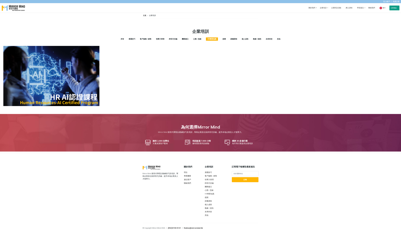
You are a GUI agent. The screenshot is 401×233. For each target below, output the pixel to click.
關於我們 (312, 8)
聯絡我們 (371, 8)
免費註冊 (396, 2)
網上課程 (349, 8)
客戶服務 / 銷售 (211, 176)
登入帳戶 (386, 2)
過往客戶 (187, 180)
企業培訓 (323, 8)
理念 (185, 172)
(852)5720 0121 (174, 228)
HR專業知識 (209, 194)
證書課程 (208, 201)
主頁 (144, 15)
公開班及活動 (336, 8)
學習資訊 (360, 8)
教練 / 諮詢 (209, 208)
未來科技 (208, 212)
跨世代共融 (209, 183)
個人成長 (208, 205)
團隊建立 (208, 187)
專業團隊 (187, 176)
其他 (206, 215)
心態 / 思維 (209, 190)
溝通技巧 (208, 172)
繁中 (384, 8)
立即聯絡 (394, 8)
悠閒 (206, 197)
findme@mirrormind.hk (193, 228)
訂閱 (245, 180)
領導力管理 (209, 180)
